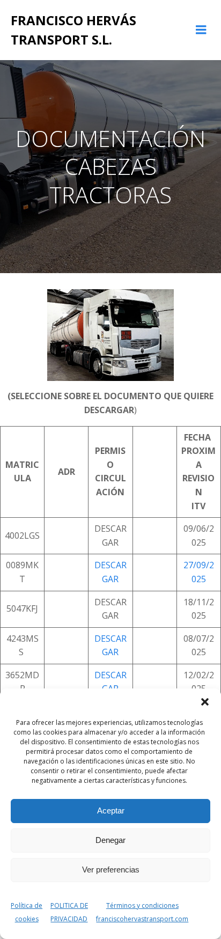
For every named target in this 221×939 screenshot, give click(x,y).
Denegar (110, 840)
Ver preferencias (110, 869)
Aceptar (110, 810)
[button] (205, 701)
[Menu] (201, 30)
